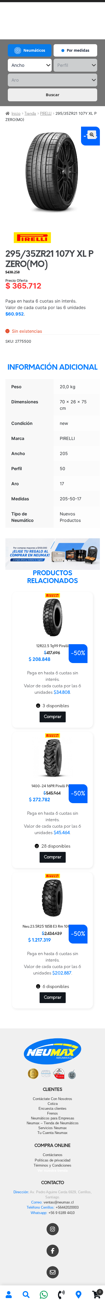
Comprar (52, 717)
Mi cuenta (9, 1295)
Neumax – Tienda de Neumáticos (53, 1123)
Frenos (52, 1113)
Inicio (16, 114)
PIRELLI (45, 114)
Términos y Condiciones (52, 1165)
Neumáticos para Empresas (52, 1118)
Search (26, 1295)
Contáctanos (52, 1155)
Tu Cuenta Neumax (52, 1133)
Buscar (53, 94)
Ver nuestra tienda (52, 1170)
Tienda (30, 114)
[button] (92, 134)
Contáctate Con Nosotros (52, 1099)
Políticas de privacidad (52, 1160)
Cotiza (53, 1104)
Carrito (94, 1290)
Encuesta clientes (52, 1109)
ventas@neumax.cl (59, 1202)
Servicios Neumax (52, 1128)
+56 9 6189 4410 (61, 1213)
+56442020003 (67, 1207)
